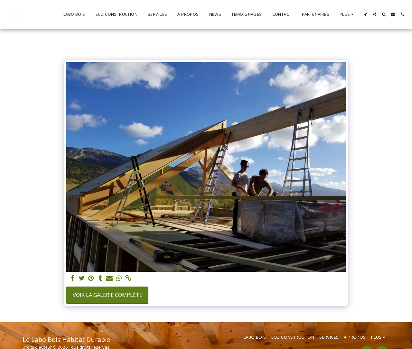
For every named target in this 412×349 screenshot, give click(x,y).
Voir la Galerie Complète (107, 294)
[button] (365, 14)
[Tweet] (82, 278)
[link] (128, 278)
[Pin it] (91, 278)
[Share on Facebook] (72, 278)
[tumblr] (100, 278)
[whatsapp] (119, 278)
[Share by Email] (109, 278)
